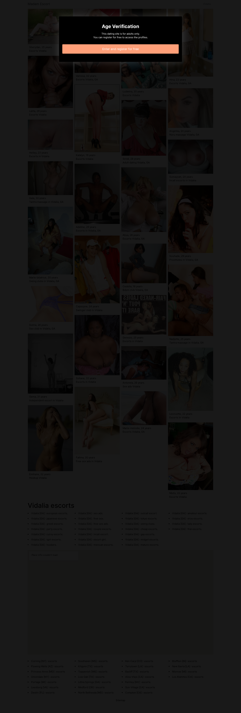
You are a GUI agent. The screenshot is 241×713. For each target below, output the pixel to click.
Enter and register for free (120, 49)
